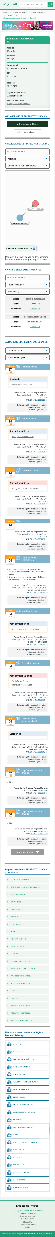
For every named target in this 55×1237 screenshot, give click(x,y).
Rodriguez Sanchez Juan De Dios (25, 488)
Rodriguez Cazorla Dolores (18, 103)
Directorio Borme (27, 1219)
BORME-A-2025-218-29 (39, 452)
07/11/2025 (35, 326)
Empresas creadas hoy (27, 1213)
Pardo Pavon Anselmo (21, 681)
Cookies (27, 1227)
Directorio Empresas (27, 1216)
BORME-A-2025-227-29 (39, 400)
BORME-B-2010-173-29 (39, 834)
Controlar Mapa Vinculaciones (19, 248)
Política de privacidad (27, 1224)
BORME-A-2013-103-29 (39, 592)
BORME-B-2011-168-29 (39, 793)
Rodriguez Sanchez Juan (35, 299)
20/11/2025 (35, 308)
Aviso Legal (27, 1221)
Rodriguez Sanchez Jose (22, 684)
